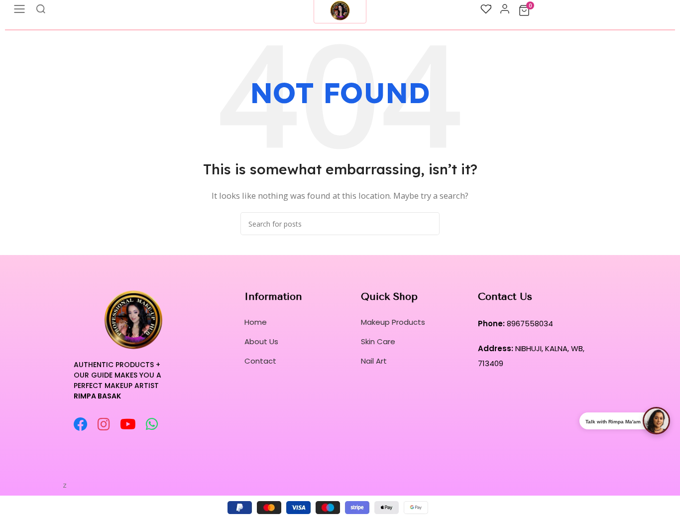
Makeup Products (393, 322)
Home (255, 322)
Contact (260, 361)
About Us (261, 341)
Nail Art (374, 361)
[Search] (428, 223)
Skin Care (378, 341)
